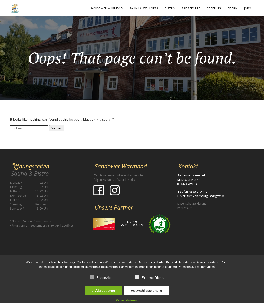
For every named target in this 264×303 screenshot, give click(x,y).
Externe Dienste (153, 278)
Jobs (247, 8)
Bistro (170, 8)
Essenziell (104, 278)
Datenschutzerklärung (191, 203)
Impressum (184, 208)
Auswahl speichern (146, 291)
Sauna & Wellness (144, 8)
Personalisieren (126, 300)
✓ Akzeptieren (103, 291)
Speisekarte (191, 8)
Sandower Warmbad (106, 8)
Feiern (232, 8)
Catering (214, 8)
